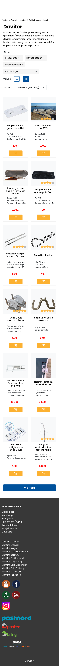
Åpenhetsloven (10, 525)
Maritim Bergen (10, 548)
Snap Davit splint (43, 255)
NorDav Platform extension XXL (43, 383)
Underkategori (13, 64)
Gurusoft (29, 660)
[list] (17, 79)
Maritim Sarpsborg (12, 561)
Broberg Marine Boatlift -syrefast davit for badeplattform (15, 191)
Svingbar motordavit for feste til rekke (43, 447)
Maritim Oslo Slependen (14, 564)
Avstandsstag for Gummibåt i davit (15, 255)
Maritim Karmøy (10, 555)
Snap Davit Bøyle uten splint (43, 319)
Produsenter (12, 58)
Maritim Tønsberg (11, 574)
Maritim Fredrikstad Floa (15, 551)
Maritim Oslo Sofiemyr (13, 568)
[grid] (26, 79)
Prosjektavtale (9, 528)
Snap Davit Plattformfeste (15, 319)
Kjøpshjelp (7, 515)
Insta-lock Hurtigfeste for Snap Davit (16, 447)
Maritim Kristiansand (13, 558)
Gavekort (7, 531)
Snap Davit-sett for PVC (43, 127)
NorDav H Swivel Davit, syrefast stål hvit (15, 383)
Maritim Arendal (10, 545)
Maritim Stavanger (12, 571)
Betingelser (8, 518)
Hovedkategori (34, 58)
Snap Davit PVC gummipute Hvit (16, 127)
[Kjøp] (16, 153)
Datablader (8, 511)
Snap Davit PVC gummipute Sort (43, 191)
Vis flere (29, 488)
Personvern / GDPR (12, 521)
